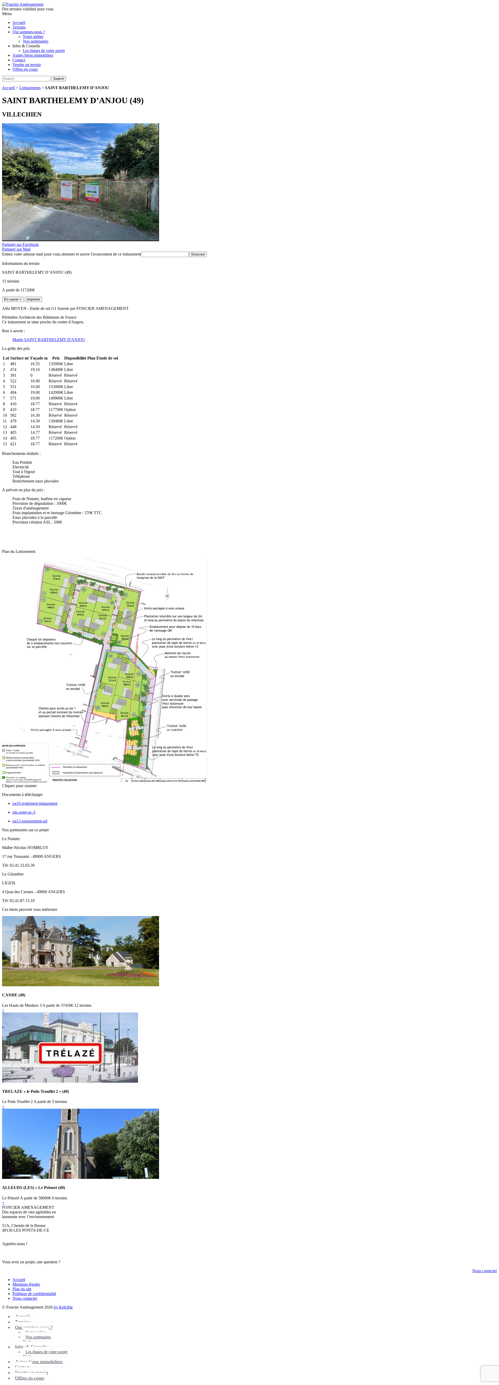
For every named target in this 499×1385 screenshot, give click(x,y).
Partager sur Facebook (20, 244)
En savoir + (13, 299)
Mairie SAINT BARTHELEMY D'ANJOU (48, 339)
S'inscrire (198, 254)
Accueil (8, 88)
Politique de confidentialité (34, 1293)
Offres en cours (29, 1378)
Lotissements (30, 88)
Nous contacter (484, 1271)
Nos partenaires (38, 1337)
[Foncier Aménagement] (22, 4)
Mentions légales (26, 1284)
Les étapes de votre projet (46, 1352)
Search (58, 79)
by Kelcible (63, 1307)
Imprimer (33, 299)
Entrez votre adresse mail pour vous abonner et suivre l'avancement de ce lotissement (71, 254)
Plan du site (21, 1289)
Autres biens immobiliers (39, 1361)
